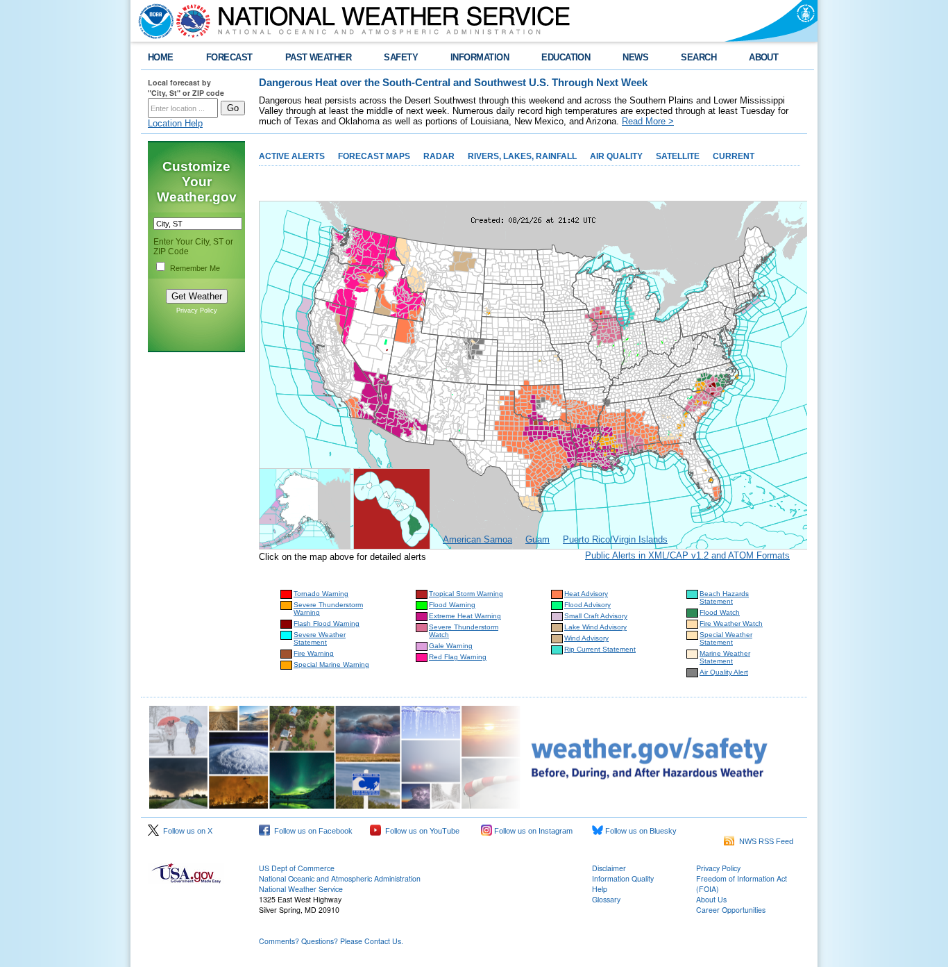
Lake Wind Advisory (595, 627)
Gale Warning (451, 646)
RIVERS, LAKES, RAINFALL (522, 156)
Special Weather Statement (726, 638)
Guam (537, 539)
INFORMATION (479, 57)
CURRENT (733, 156)
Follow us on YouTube (420, 831)
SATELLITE (678, 156)
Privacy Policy (196, 310)
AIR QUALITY (616, 156)
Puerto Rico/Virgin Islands (615, 539)
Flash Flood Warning (326, 623)
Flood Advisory (587, 605)
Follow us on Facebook (311, 831)
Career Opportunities (730, 909)
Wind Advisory (586, 638)
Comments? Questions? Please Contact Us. (331, 941)
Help (599, 889)
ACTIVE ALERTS (292, 156)
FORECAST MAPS (374, 156)
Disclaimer (609, 868)
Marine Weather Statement (725, 657)
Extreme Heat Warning (465, 616)
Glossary (606, 899)
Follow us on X (185, 831)
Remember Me (195, 268)
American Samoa (477, 539)
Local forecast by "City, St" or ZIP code (186, 87)
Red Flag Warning (457, 657)
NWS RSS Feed (764, 841)
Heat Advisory (586, 593)
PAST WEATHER (318, 57)
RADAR (439, 156)
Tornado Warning (321, 593)
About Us (711, 899)
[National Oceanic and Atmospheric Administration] (152, 21)
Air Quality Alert (724, 672)
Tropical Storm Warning (466, 593)
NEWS (635, 57)
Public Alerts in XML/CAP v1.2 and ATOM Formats (687, 555)
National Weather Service (301, 889)
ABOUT (763, 57)
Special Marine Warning (331, 664)
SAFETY (401, 57)
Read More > (648, 121)
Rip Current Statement (600, 649)
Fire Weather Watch (731, 623)
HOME (160, 57)
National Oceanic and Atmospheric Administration (340, 878)
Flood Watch (720, 612)
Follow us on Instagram (532, 831)
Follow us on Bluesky (640, 831)
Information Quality (623, 878)
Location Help (175, 123)
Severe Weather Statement (320, 638)
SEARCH (698, 57)
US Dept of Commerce (297, 868)
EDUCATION (565, 57)
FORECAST (229, 57)
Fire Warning (314, 653)
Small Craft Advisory (595, 616)
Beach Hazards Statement (724, 597)
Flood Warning (452, 605)
